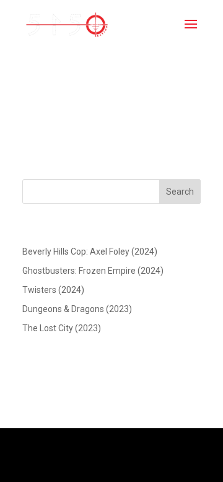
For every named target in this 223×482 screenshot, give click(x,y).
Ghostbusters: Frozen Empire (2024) (93, 271)
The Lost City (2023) (61, 328)
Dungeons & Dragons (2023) (77, 309)
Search (180, 192)
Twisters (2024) (53, 290)
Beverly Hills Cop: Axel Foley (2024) (89, 251)
